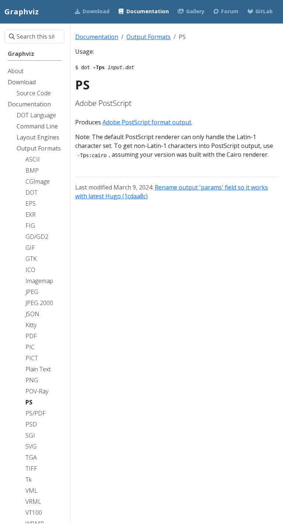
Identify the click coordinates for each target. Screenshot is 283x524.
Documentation (96, 37)
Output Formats (148, 37)
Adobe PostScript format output (146, 122)
